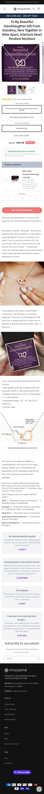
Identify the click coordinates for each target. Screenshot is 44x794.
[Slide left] (4, 90)
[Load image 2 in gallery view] (22, 89)
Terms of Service (10, 709)
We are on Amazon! (12, 744)
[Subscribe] (36, 658)
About (7, 734)
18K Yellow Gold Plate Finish (22, 117)
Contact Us (9, 763)
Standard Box (22, 128)
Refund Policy (10, 714)
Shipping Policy (10, 719)
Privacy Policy (9, 704)
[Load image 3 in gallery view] (32, 89)
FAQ (6, 758)
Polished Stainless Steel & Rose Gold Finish (21, 109)
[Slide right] (39, 90)
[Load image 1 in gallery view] (11, 89)
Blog (6, 739)
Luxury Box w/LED (21, 135)
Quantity (22, 194)
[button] (4, 8)
